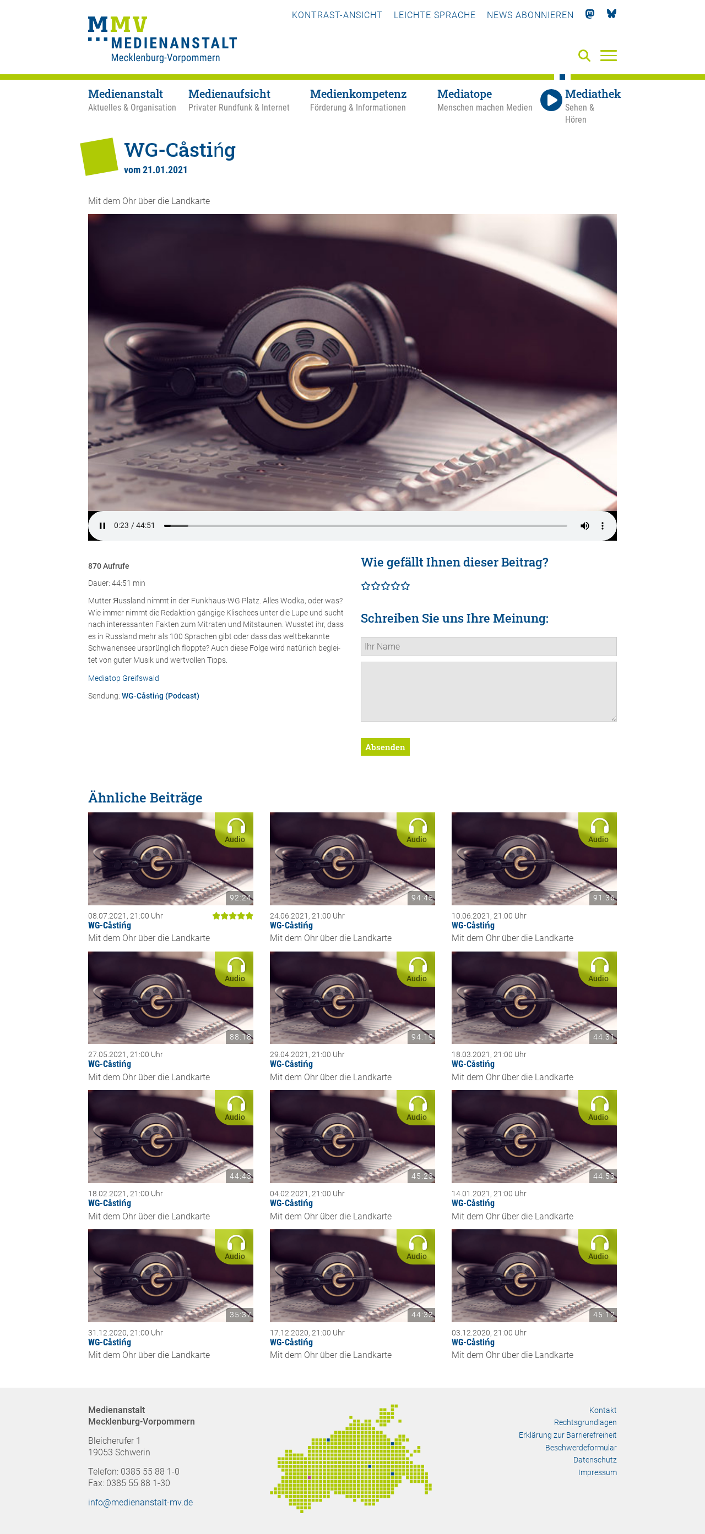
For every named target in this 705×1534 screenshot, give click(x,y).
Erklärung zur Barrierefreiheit (568, 1435)
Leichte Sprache (435, 15)
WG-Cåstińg (109, 925)
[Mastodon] (590, 15)
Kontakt (603, 1410)
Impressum (597, 1472)
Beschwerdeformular (581, 1447)
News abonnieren (530, 15)
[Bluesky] (611, 15)
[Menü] (608, 55)
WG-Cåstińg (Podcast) (160, 696)
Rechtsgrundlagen (585, 1422)
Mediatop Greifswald (123, 678)
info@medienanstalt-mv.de (140, 1502)
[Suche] (586, 56)
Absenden (385, 746)
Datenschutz (595, 1459)
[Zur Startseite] (162, 41)
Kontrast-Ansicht (337, 15)
